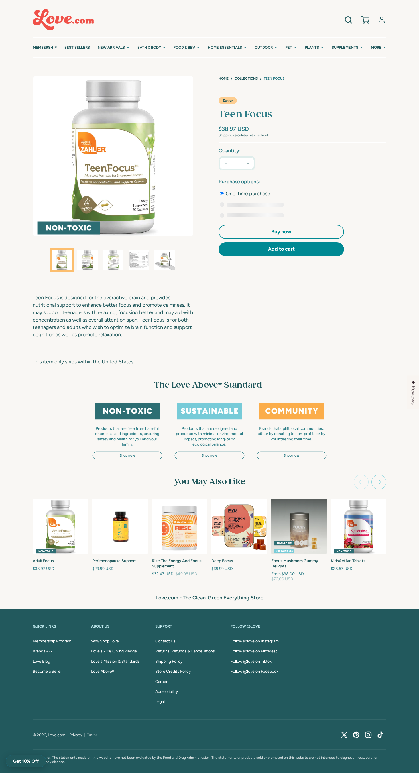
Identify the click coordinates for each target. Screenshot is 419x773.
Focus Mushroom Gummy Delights (294, 563)
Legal (160, 701)
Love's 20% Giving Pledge (114, 651)
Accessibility (166, 691)
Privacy (75, 735)
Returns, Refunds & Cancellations (185, 651)
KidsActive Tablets (348, 560)
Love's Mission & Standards (115, 661)
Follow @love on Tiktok (251, 661)
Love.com (56, 735)
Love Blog (41, 661)
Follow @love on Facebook (254, 671)
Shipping (225, 135)
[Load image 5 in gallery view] (164, 260)
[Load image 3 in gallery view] (113, 260)
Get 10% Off (26, 761)
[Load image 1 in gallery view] (62, 260)
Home (224, 78)
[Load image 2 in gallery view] (87, 260)
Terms (92, 734)
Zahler (228, 101)
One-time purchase (247, 193)
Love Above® (103, 671)
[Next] (378, 482)
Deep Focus (222, 560)
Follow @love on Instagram (255, 641)
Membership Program (52, 641)
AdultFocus (43, 560)
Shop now (127, 455)
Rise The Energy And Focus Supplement (177, 563)
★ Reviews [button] (413, 392)
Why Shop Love (105, 641)
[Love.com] (63, 19)
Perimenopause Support (114, 560)
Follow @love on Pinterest (254, 651)
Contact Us (165, 641)
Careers (162, 681)
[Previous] (361, 482)
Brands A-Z (43, 651)
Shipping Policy (168, 661)
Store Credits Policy (173, 671)
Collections (246, 78)
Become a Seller (47, 671)
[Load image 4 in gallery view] (139, 260)
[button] (113, 48)
